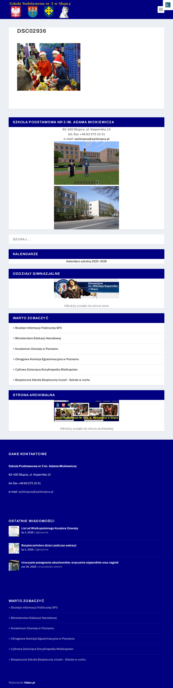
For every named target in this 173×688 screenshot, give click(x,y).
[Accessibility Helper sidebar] (168, 5)
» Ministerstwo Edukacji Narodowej (37, 338)
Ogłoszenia (41, 532)
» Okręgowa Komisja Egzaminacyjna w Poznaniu (46, 359)
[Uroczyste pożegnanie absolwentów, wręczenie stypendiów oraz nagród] (14, 565)
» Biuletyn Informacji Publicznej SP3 (37, 328)
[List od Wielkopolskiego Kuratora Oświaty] (14, 531)
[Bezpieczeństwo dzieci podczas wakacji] (14, 548)
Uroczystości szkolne (50, 566)
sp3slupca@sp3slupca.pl (91, 139)
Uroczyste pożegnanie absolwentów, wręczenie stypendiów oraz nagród (69, 562)
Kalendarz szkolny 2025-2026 (86, 261)
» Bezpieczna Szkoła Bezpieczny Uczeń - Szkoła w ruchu (51, 380)
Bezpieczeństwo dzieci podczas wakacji (48, 545)
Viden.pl (29, 682)
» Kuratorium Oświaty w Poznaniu (35, 348)
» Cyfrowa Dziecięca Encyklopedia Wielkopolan (45, 369)
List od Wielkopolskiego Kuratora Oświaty (49, 528)
